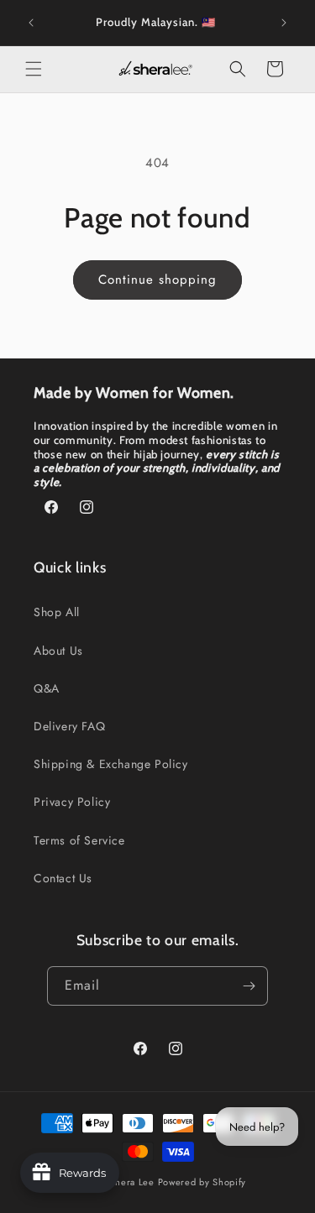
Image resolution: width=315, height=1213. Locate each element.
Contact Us (63, 878)
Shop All (57, 612)
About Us (58, 650)
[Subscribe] (248, 986)
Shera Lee (131, 1182)
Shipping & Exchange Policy (111, 764)
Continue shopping (157, 279)
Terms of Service (79, 840)
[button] (33, 68)
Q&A (47, 688)
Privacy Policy (72, 801)
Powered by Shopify (202, 1182)
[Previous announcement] (31, 22)
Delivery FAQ (69, 726)
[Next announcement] (283, 22)
